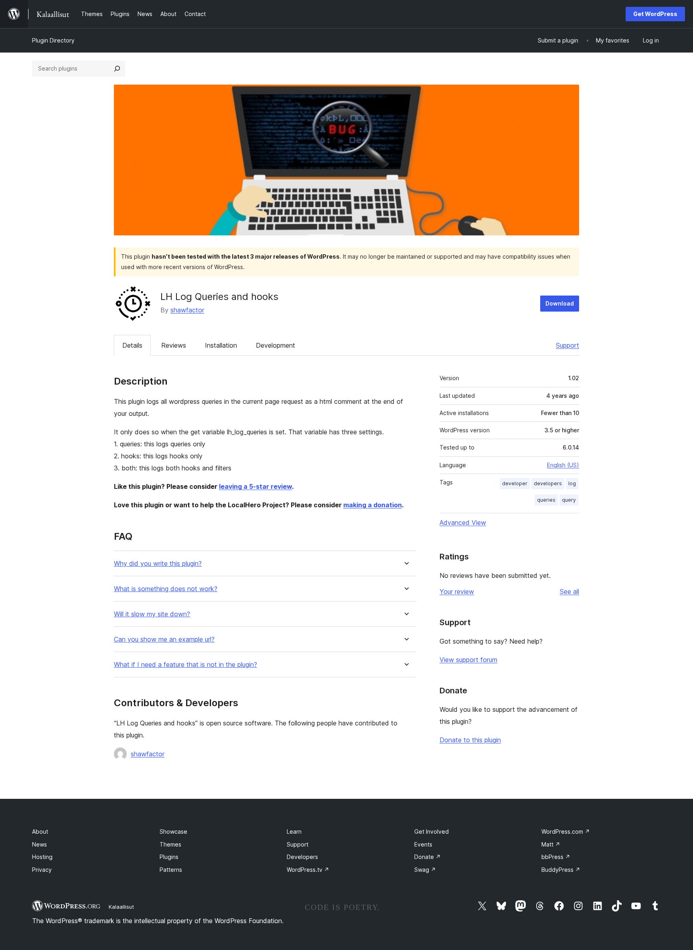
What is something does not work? (165, 589)
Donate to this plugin (470, 740)
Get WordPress (655, 13)
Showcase (173, 831)
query (569, 500)
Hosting (42, 856)
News (39, 844)
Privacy (42, 869)
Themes (170, 844)
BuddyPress (560, 869)
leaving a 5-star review (255, 486)
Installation (221, 345)
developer (514, 483)
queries (546, 500)
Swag (425, 869)
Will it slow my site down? (152, 614)
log (572, 483)
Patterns (171, 869)
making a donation (372, 505)
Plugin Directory (53, 40)
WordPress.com (565, 831)
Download (559, 303)
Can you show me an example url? (164, 639)
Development (275, 345)
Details (132, 345)
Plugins (169, 856)
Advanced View (463, 523)
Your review (457, 591)
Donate (427, 856)
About (40, 831)
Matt (550, 844)
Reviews (173, 345)
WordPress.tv (308, 869)
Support (567, 345)
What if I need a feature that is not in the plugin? (185, 664)
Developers (302, 856)
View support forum (468, 660)
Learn (294, 831)
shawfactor (187, 310)
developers (548, 483)
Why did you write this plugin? (158, 563)
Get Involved (431, 831)
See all (569, 591)
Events (423, 844)
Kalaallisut (121, 906)
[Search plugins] (117, 69)
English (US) (563, 465)
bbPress (555, 856)
